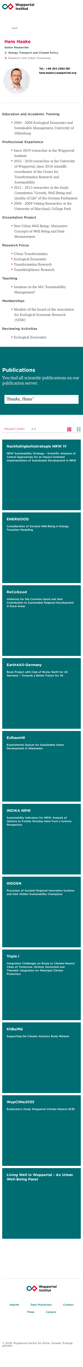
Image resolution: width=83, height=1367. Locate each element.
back (14, 28)
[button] (74, 399)
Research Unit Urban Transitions (29, 58)
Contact (68, 1304)
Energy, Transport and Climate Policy (33, 52)
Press (30, 1312)
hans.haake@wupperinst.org (57, 72)
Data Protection (41, 1304)
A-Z (33, 428)
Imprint (14, 1304)
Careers (51, 1312)
